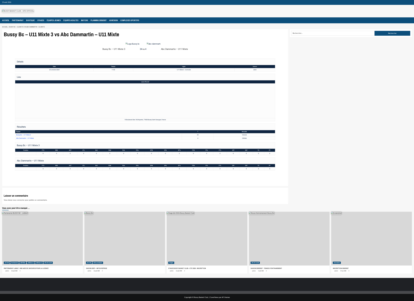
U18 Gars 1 (31, 263)
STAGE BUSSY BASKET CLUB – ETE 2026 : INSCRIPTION (187, 268)
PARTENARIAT (18, 20)
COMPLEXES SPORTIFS (129, 20)
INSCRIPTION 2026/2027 (341, 268)
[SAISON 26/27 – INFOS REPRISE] (124, 239)
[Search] (410, 20)
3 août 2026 (261, 271)
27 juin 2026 (343, 271)
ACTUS (7, 263)
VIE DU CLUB (48, 263)
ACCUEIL (5, 20)
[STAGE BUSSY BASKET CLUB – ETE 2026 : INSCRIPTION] (207, 239)
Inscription (337, 263)
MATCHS (84, 20)
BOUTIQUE (30, 20)
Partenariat (14, 263)
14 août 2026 (97, 271)
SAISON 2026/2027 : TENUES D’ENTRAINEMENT (266, 268)
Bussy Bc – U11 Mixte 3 (23, 135)
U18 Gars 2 (39, 263)
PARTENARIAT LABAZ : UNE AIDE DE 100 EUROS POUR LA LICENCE (26, 268)
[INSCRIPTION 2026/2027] (371, 239)
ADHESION (113, 20)
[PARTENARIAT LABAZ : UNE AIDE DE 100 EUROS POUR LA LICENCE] (42, 239)
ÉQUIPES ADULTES (70, 20)
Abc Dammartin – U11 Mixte (25, 138)
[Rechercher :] (333, 33)
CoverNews (214, 297)
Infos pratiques (97, 263)
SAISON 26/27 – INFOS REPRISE (96, 268)
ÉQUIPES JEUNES (54, 20)
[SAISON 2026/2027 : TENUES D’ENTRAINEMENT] (289, 239)
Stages (171, 263)
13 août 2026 (179, 271)
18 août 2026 (14, 271)
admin (7, 271)
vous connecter (18, 200)
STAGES (40, 20)
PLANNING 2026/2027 (99, 20)
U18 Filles (22, 263)
